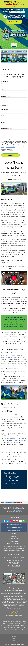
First (2, 83)
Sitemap (14, 636)
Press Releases (14, 641)
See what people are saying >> (14, 530)
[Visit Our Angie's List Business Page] (23, 521)
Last (2, 89)
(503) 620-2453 (14, 22)
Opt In (3, 150)
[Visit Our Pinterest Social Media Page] (14, 521)
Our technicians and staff (15, 357)
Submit (10, 155)
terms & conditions (10, 147)
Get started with (17, 12)
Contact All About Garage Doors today (15, 440)
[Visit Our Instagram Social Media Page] (11, 521)
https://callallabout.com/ (16, 484)
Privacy (14, 638)
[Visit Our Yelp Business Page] (20, 521)
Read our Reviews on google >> (14, 524)
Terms (14, 640)
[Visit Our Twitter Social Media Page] (7, 521)
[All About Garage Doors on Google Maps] (14, 583)
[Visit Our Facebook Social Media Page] (4, 521)
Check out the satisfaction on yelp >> (14, 527)
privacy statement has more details (14, 629)
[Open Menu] (14, 45)
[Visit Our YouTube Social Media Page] (17, 521)
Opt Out (11, 150)
